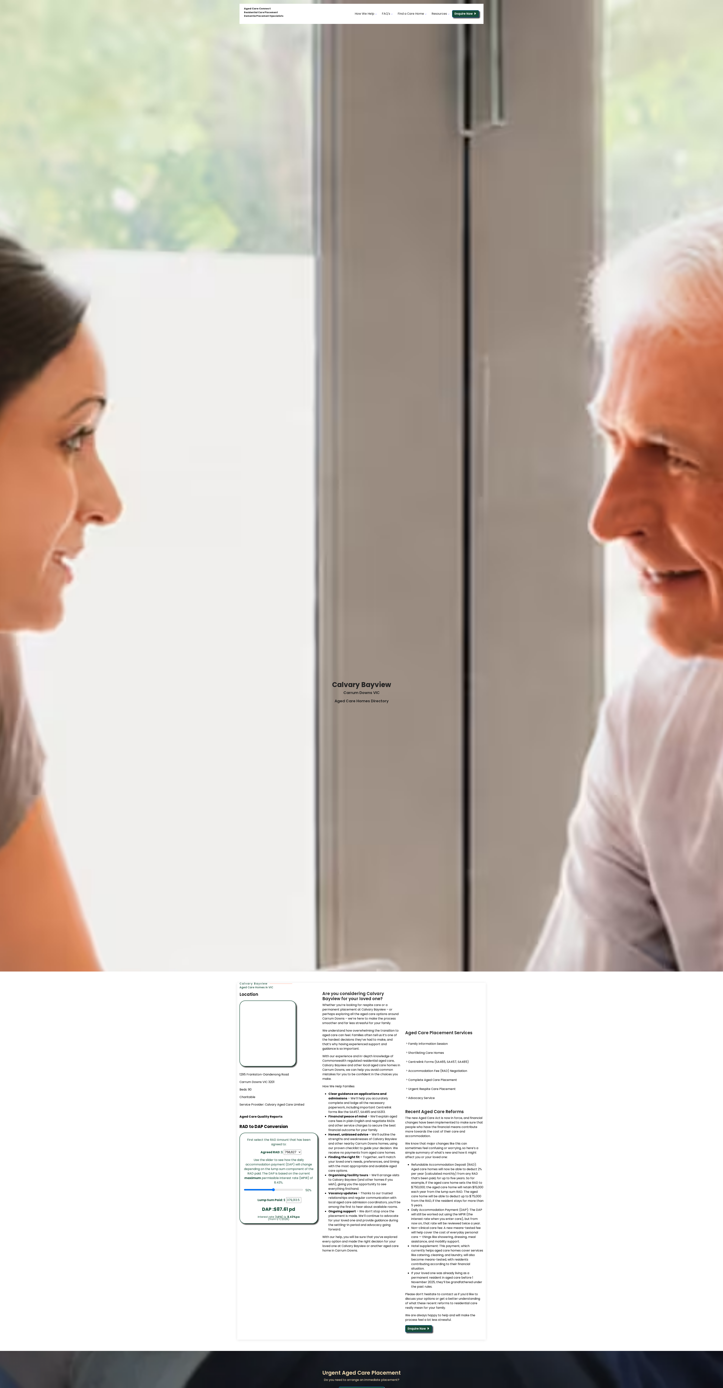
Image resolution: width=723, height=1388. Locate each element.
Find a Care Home (411, 13)
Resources (440, 13)
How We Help (365, 13)
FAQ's (386, 13)
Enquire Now (464, 14)
